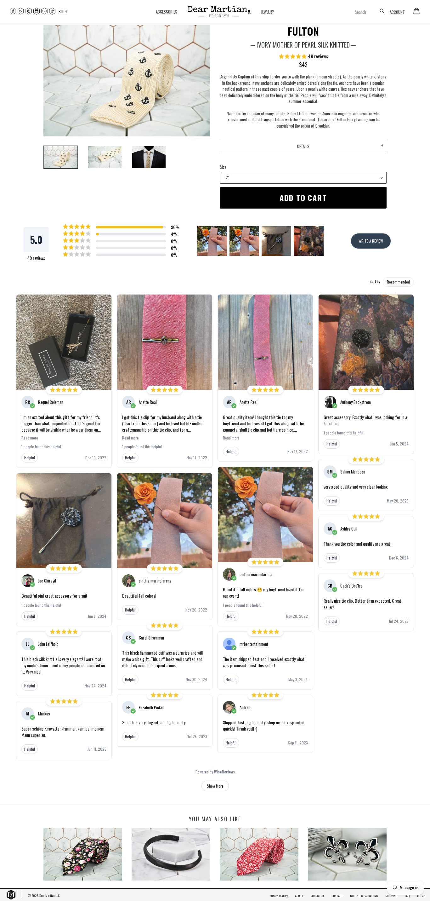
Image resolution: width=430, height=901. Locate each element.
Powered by (215, 771)
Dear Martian (47, 895)
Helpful (29, 457)
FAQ (407, 895)
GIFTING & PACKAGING (364, 895)
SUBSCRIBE (317, 895)
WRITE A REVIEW (371, 241)
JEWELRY (267, 12)
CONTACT (337, 895)
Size (223, 167)
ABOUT (299, 895)
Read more (29, 437)
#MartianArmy (279, 895)
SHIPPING (391, 895)
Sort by (375, 281)
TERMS (421, 895)
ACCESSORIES (166, 12)
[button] (303, 56)
